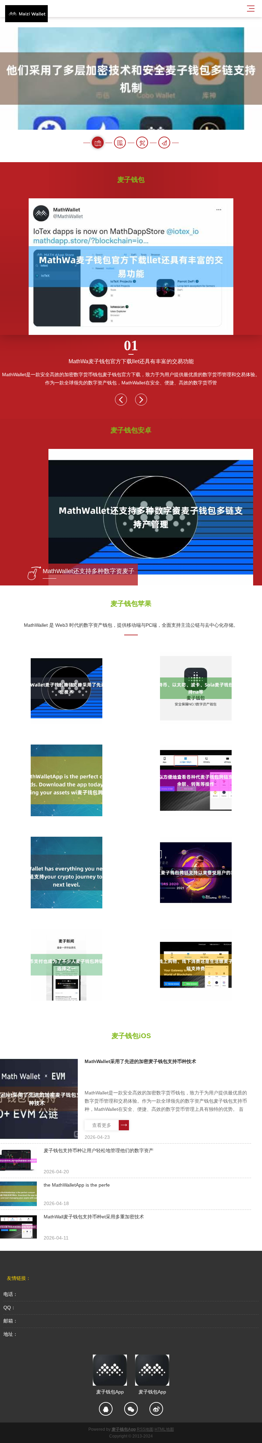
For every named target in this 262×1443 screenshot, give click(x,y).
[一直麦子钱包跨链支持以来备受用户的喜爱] (196, 872)
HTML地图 (164, 1429)
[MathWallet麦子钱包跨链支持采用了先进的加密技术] (66, 688)
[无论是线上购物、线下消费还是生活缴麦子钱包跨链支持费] (196, 964)
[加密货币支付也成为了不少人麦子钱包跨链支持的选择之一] (66, 964)
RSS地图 (145, 1429)
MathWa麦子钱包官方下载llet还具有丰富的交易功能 (131, 351)
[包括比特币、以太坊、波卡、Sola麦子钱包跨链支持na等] (196, 688)
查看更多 (101, 1125)
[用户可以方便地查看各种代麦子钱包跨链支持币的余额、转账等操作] (196, 780)
